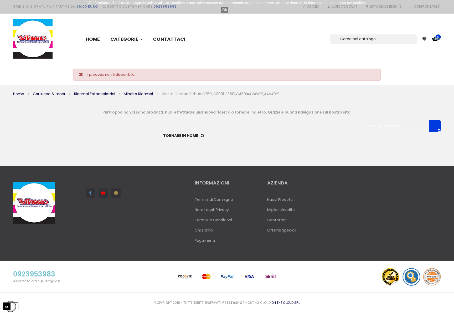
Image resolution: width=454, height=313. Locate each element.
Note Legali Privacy (212, 209)
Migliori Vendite (281, 209)
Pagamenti (205, 240)
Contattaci (277, 220)
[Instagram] (116, 193)
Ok (224, 10)
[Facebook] (90, 193)
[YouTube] (103, 193)
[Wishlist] (424, 38)
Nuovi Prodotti (280, 199)
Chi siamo (204, 230)
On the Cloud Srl (285, 302)
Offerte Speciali (281, 230)
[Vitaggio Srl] (33, 39)
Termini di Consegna (214, 199)
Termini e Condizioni (213, 220)
